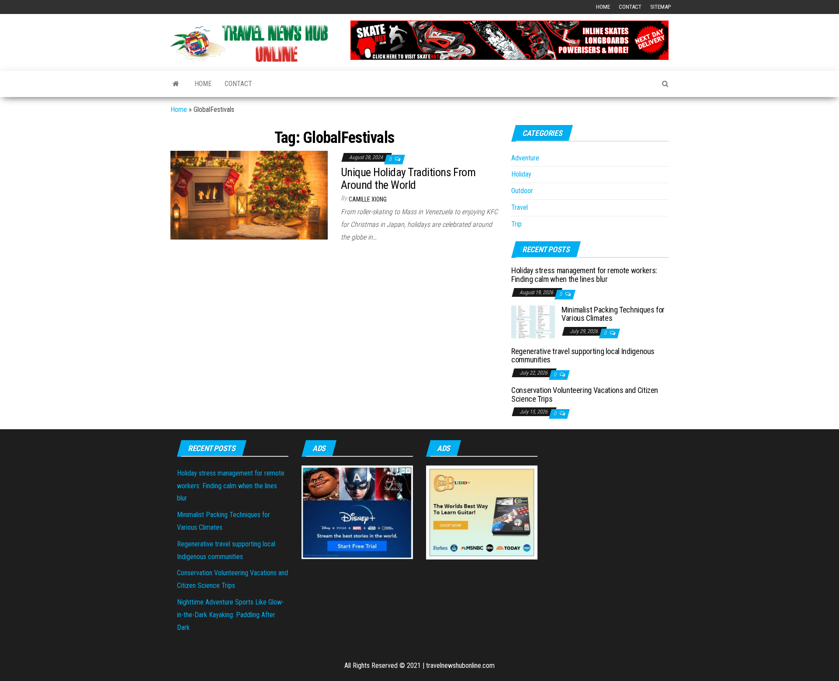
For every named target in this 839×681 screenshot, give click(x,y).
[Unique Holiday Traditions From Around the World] (249, 195)
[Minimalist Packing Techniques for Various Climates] (533, 321)
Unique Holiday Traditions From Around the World (408, 178)
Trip (516, 224)
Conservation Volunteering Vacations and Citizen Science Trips (584, 394)
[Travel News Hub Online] (176, 84)
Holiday (521, 174)
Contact (630, 6)
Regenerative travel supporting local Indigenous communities (583, 356)
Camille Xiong (368, 199)
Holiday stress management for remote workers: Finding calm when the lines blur (584, 275)
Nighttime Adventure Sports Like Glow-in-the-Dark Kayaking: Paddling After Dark (230, 615)
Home (603, 6)
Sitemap (660, 6)
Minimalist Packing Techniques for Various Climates (613, 314)
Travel (519, 207)
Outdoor (522, 191)
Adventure (525, 158)
